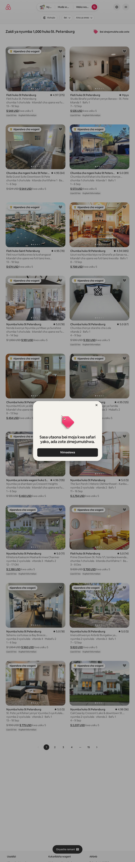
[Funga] (96, 405)
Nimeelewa (67, 452)
